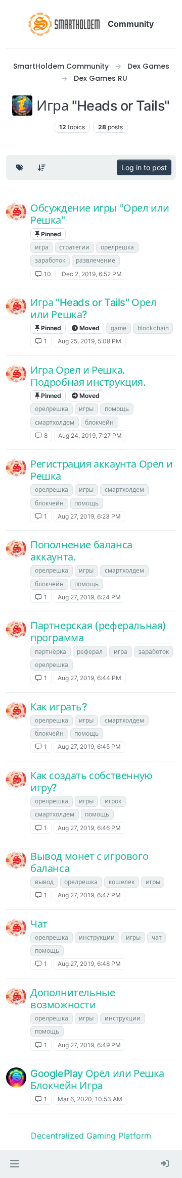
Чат (39, 924)
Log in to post (144, 167)
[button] (14, 1164)
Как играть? (58, 707)
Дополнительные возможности (72, 999)
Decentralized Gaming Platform (91, 1136)
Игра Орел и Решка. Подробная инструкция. (88, 376)
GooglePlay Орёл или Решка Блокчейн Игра (97, 1079)
